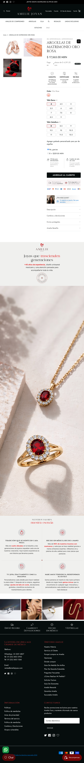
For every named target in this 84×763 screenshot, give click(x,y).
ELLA (42, 21)
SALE (48, 28)
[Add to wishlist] (79, 41)
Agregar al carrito (64, 175)
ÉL (49, 21)
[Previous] (3, 609)
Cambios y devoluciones (56, 215)
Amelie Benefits (52, 228)
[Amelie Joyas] (29, 11)
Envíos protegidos (53, 222)
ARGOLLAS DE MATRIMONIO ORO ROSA (22, 35)
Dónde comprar (50, 661)
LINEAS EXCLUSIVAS (72, 21)
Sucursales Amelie (51, 695)
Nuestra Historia (50, 647)
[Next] (81, 609)
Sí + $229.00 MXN (56, 153)
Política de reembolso (12, 711)
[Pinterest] (13, 2)
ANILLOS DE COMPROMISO (14, 21)
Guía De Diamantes (51, 683)
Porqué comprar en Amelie (54, 654)
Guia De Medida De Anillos (54, 665)
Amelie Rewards (50, 687)
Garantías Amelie (50, 691)
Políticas (7, 707)
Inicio (4, 35)
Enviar (50, 728)
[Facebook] (7, 2)
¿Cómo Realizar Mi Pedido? (54, 676)
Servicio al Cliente (51, 650)
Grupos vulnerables (11, 729)
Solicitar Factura (50, 680)
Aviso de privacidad (11, 715)
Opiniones (48, 658)
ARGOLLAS (32, 21)
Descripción (51, 209)
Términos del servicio (12, 718)
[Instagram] (10, 2)
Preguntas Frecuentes (52, 672)
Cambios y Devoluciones (13, 726)
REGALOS (57, 21)
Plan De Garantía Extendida (54, 669)
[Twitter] (4, 2)
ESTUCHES (38, 28)
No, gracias (53, 149)
